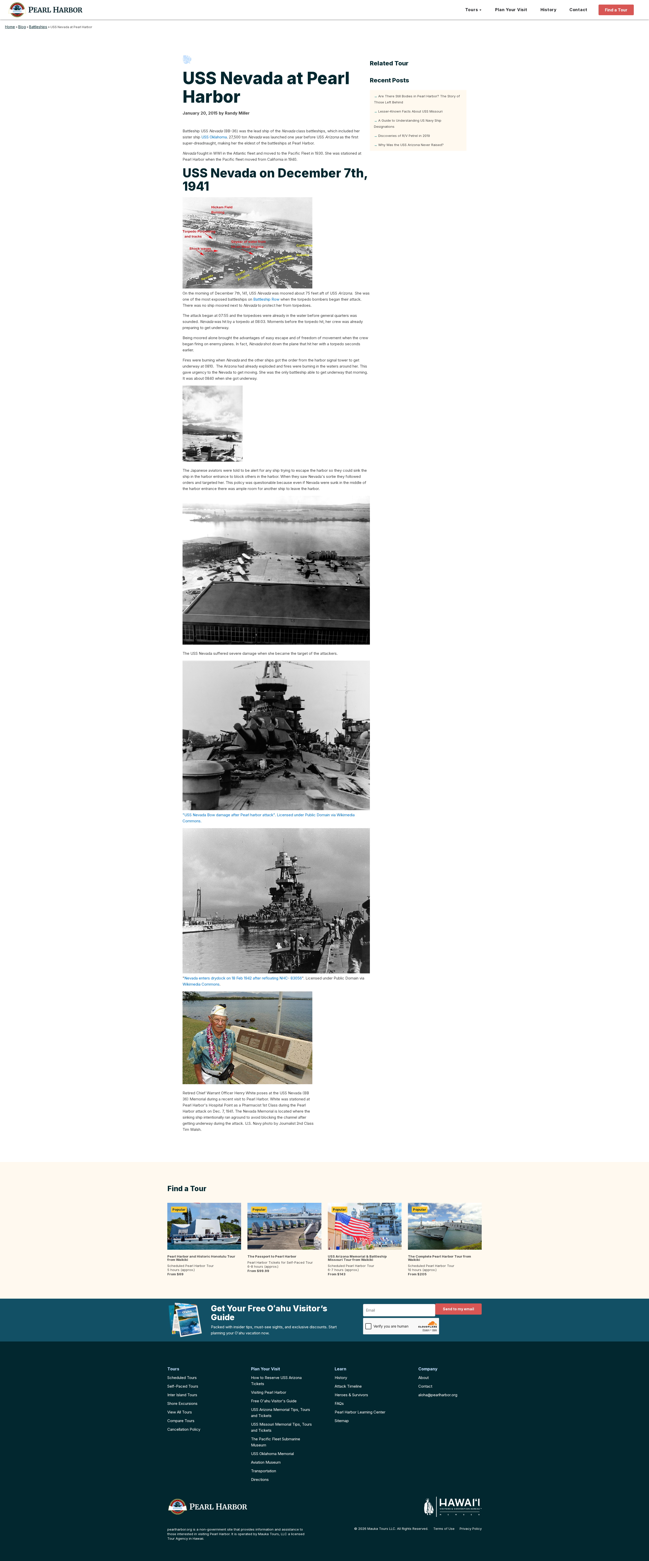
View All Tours (179, 1412)
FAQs (339, 1403)
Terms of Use (444, 1528)
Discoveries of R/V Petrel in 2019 (404, 136)
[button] (474, 9)
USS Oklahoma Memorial (272, 1453)
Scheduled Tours (182, 1377)
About (423, 1377)
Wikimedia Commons (201, 984)
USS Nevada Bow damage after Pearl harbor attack (228, 814)
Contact (425, 1386)
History (341, 1377)
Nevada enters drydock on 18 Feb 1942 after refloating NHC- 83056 (243, 978)
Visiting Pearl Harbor (268, 1392)
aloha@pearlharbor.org (437, 1394)
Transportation (263, 1470)
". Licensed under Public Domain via (305, 814)
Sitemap (342, 1420)
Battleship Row (266, 299)
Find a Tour (616, 9)
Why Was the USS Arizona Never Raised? (411, 145)
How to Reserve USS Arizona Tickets (276, 1380)
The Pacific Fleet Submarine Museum (275, 1442)
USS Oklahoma (214, 137)
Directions (260, 1479)
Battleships (38, 27)
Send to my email (458, 1309)
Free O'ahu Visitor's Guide (274, 1401)
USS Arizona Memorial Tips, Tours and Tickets (280, 1412)
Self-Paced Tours (182, 1386)
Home (10, 27)
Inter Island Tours (182, 1394)
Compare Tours (180, 1420)
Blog (22, 27)
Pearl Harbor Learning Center (360, 1412)
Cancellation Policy (183, 1429)
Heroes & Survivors (351, 1394)
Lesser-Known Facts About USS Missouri (410, 111)
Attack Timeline (348, 1386)
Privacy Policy (471, 1528)
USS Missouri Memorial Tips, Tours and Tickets (281, 1427)
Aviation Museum (266, 1462)
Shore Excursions (182, 1403)
